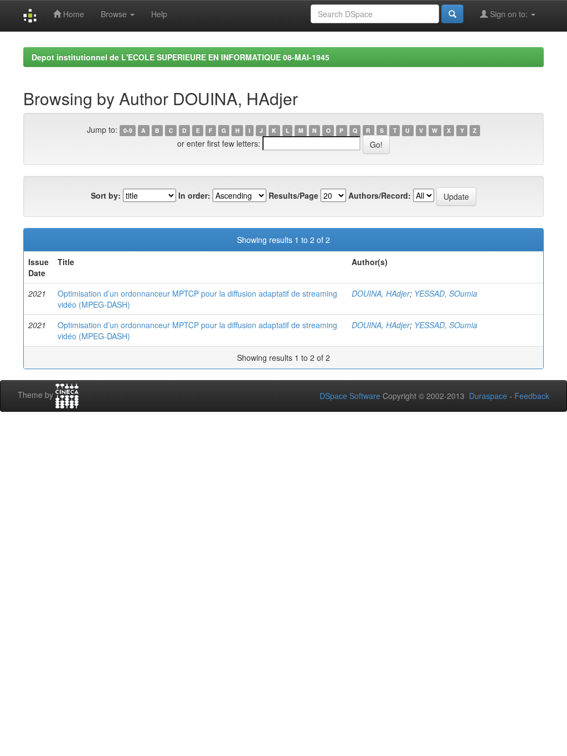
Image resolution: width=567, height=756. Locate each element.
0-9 (127, 130)
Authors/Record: (379, 195)
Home (72, 13)
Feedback (531, 395)
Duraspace (488, 395)
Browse (115, 13)
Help (159, 13)
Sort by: (106, 195)
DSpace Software (349, 395)
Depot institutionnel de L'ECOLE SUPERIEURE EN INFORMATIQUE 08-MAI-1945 (180, 57)
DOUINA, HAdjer (381, 293)
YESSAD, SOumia (445, 293)
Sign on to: (509, 13)
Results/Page (293, 195)
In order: (194, 195)
